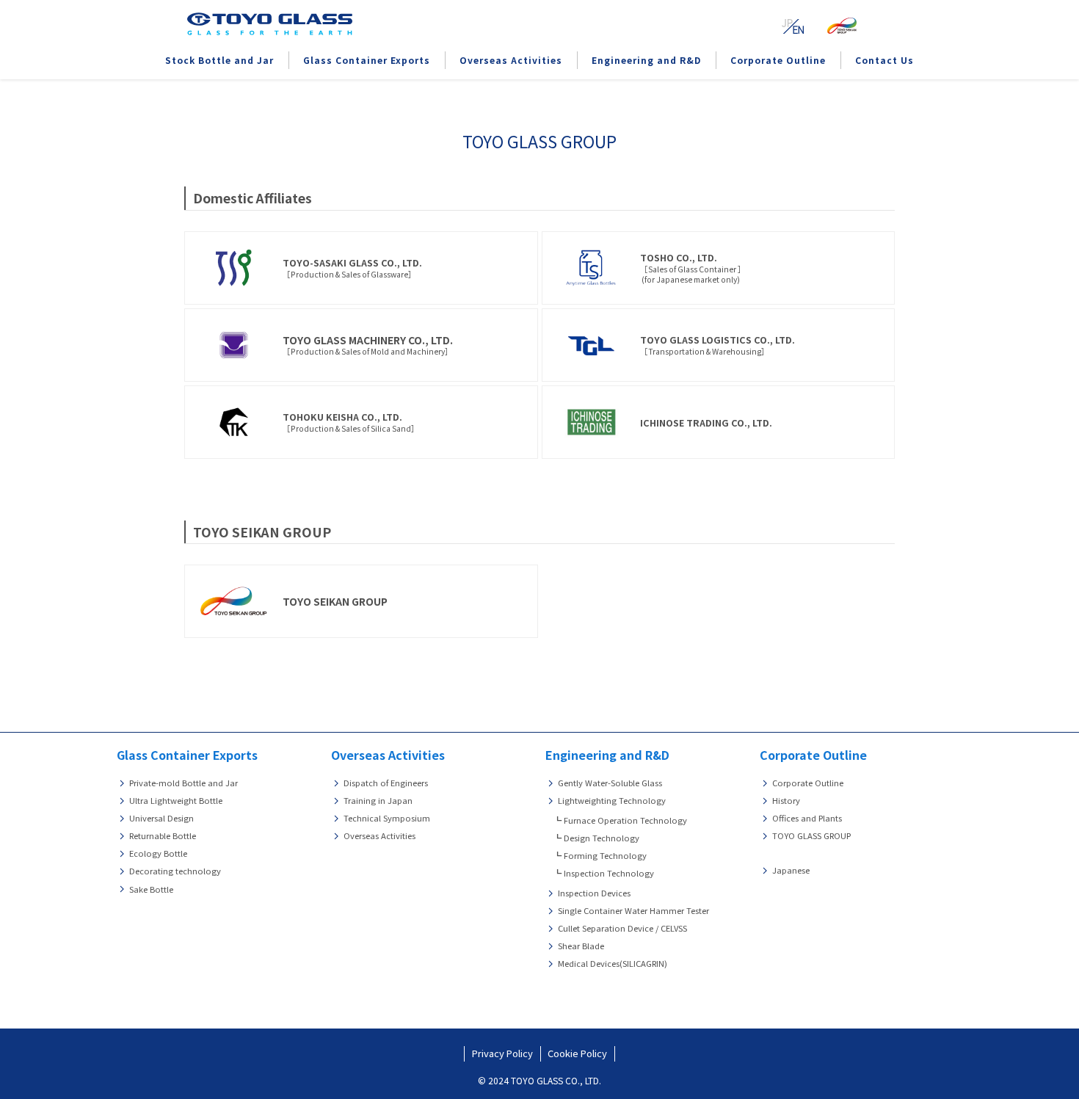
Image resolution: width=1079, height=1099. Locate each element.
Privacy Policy (502, 1053)
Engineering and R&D (607, 755)
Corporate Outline (813, 755)
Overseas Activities (388, 755)
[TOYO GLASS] (270, 23)
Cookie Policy (577, 1053)
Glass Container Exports (187, 755)
